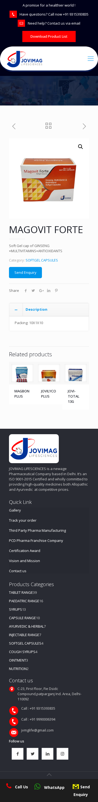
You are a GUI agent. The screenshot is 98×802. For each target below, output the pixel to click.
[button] (80, 147)
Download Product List (49, 36)
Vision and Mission (24, 560)
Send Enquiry (25, 272)
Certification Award (24, 550)
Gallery (15, 510)
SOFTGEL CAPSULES (42, 260)
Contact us (17, 570)
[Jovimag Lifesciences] (51, 58)
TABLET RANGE (21, 592)
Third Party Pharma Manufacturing (37, 530)
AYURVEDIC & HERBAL (26, 626)
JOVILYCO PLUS (48, 394)
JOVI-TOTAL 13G (73, 396)
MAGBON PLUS (21, 394)
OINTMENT (17, 660)
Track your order (22, 520)
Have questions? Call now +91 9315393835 (54, 14)
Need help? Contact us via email (54, 23)
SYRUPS (15, 609)
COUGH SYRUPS (22, 651)
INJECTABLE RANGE (24, 634)
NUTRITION (18, 668)
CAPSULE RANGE (22, 617)
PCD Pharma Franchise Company (36, 540)
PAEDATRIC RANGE (24, 600)
